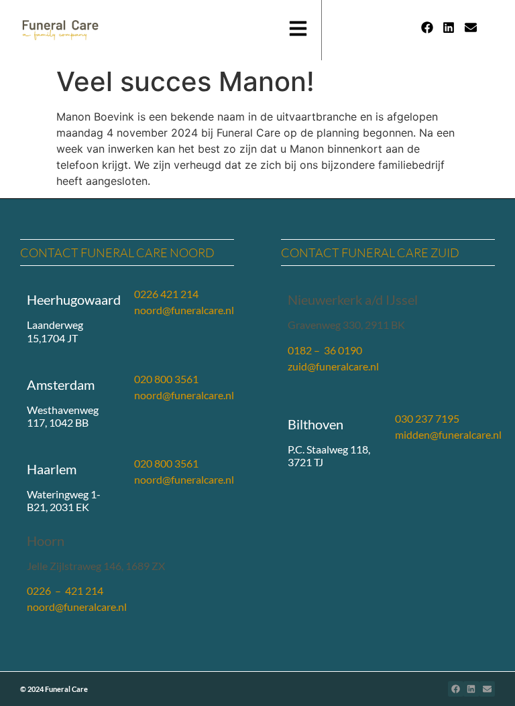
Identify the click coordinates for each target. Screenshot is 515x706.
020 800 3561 (166, 378)
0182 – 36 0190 (325, 350)
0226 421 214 (166, 293)
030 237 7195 (427, 418)
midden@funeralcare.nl (448, 434)
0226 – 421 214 (65, 590)
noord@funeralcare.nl (184, 309)
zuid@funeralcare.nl (333, 366)
